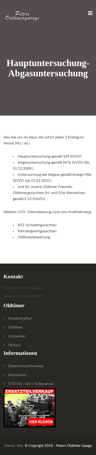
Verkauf (14, 345)
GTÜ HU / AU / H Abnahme (31, 384)
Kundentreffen (20, 318)
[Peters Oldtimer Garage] (22, 13)
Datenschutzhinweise (25, 366)
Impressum (17, 375)
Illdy (20, 446)
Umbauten (16, 336)
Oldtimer (15, 327)
